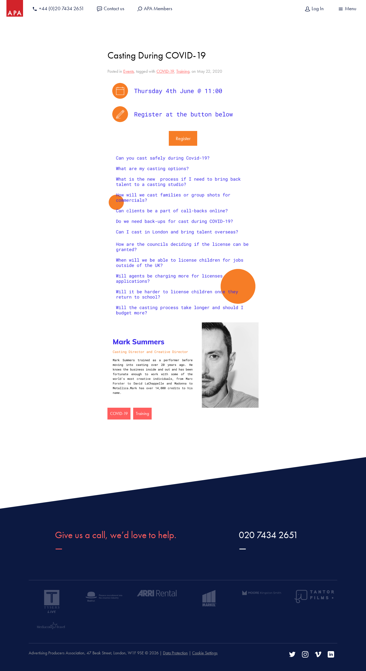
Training (182, 71)
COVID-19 (165, 71)
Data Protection (175, 653)
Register (183, 138)
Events (128, 71)
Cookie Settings (205, 653)
